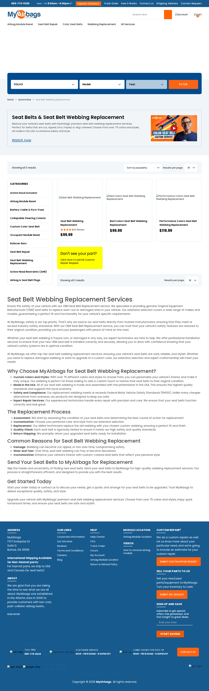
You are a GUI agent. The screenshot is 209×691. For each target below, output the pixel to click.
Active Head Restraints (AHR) (28, 271)
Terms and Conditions (70, 550)
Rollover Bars (18, 243)
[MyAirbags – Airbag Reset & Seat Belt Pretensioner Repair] (24, 14)
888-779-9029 (20, 3)
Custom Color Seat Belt (25, 226)
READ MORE (13, 614)
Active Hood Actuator (23, 193)
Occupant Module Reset (25, 235)
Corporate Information (71, 537)
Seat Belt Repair (48, 24)
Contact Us (188, 652)
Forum (94, 550)
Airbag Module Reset (20, 24)
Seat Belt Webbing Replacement (21, 261)
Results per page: (173, 167)
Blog (59, 560)
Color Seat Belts (73, 24)
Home (10, 99)
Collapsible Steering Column (28, 218)
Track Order (111, 3)
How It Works (129, 3)
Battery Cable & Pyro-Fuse (27, 210)
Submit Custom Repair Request (178, 561)
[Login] (181, 14)
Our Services (64, 541)
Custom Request (191, 3)
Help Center (97, 537)
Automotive (24, 99)
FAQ (92, 541)
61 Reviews (79, 229)
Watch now (21, 140)
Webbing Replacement (102, 24)
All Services (128, 24)
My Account (97, 555)
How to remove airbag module (136, 551)
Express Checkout (88, 3)
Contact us (147, 3)
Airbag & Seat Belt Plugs (25, 280)
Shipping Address (167, 3)
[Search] (168, 14)
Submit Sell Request (172, 594)
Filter (183, 84)
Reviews (62, 546)
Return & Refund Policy (104, 564)
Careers (62, 555)
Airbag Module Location (104, 560)
